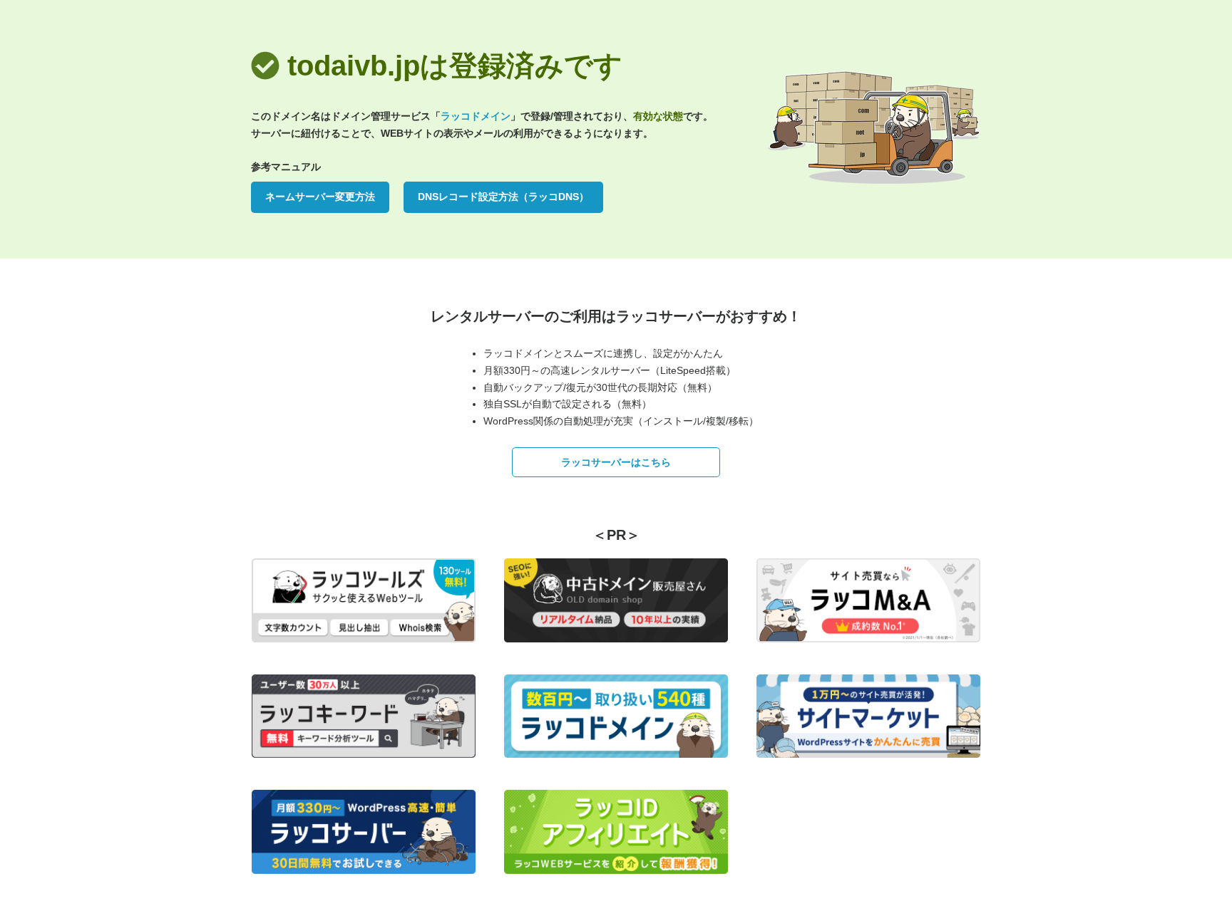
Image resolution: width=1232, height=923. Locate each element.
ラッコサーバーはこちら (616, 462)
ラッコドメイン (475, 116)
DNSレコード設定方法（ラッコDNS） (503, 196)
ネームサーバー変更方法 (320, 196)
